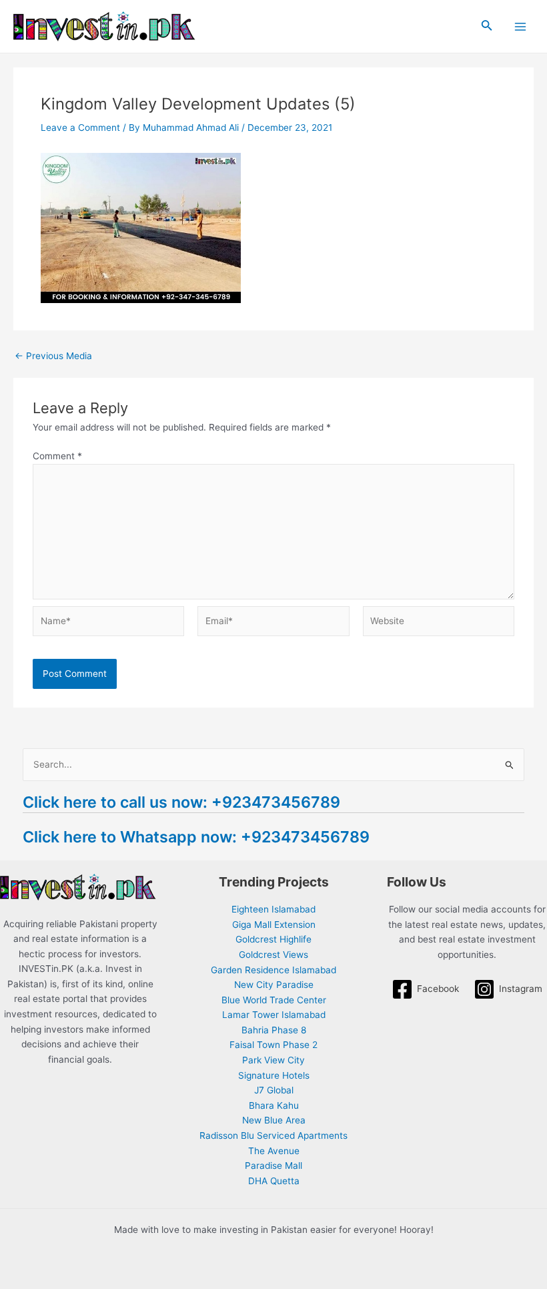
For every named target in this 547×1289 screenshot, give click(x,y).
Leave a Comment (80, 127)
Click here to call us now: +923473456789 (181, 802)
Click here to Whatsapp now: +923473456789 (196, 836)
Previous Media (53, 356)
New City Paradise (274, 984)
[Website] (438, 623)
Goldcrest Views (273, 954)
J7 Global (274, 1090)
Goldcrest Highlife (273, 939)
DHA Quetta (274, 1181)
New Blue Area (274, 1120)
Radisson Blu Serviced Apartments (273, 1135)
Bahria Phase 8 (273, 1030)
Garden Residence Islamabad (273, 970)
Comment (57, 456)
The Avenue (274, 1150)
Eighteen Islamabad (273, 909)
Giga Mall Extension (274, 924)
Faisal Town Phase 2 (273, 1044)
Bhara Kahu (274, 1105)
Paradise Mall (273, 1165)
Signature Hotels (274, 1075)
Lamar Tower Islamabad (274, 1014)
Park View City (273, 1060)
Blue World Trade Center (273, 1000)
